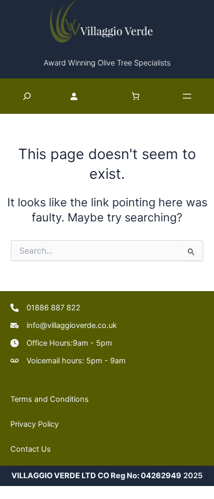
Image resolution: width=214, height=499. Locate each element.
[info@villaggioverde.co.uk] (63, 325)
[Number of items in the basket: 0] (135, 96)
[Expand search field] (27, 96)
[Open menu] (187, 96)
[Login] (80, 95)
